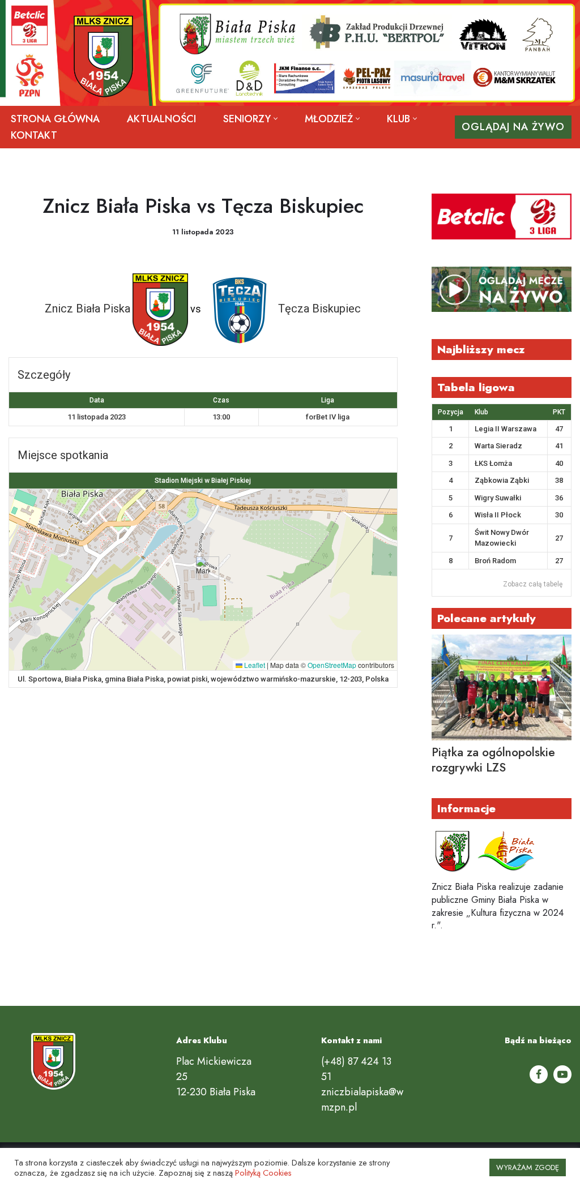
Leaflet (253, 665)
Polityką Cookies (263, 1173)
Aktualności (161, 119)
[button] (276, 119)
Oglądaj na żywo (513, 126)
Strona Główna (55, 119)
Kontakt (34, 135)
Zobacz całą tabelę (532, 584)
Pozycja (450, 412)
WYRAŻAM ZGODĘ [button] (527, 1167)
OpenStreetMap (332, 665)
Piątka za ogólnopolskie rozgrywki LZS (493, 760)
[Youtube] (562, 1074)
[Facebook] (539, 1074)
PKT (559, 412)
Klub (481, 412)
